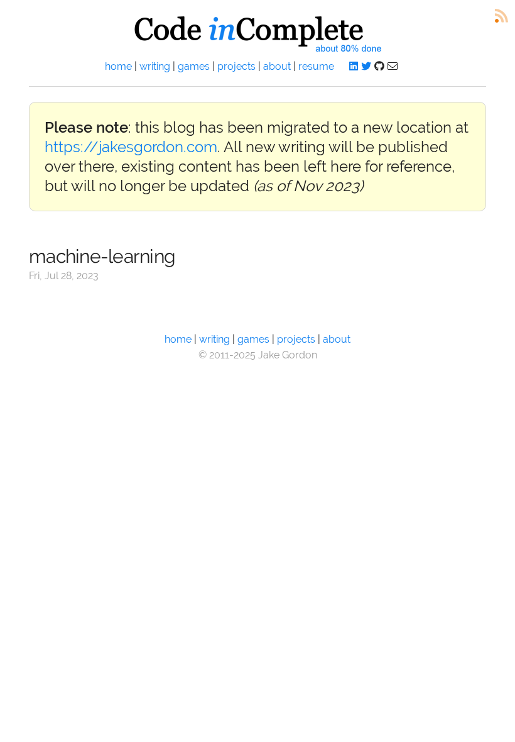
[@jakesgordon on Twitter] (366, 66)
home (118, 66)
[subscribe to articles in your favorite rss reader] (501, 16)
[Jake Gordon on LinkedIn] (353, 66)
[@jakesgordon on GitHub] (379, 66)
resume (316, 66)
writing (154, 66)
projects (236, 66)
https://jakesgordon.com (131, 147)
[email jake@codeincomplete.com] (393, 66)
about (277, 66)
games (194, 66)
